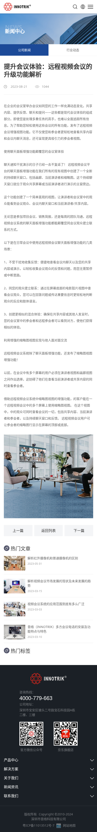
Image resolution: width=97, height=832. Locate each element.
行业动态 (73, 50)
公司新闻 (24, 50)
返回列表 (48, 530)
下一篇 (79, 530)
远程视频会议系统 (22, 399)
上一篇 (18, 530)
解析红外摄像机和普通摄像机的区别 (53, 558)
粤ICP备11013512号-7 (38, 825)
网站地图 (69, 825)
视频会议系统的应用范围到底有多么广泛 (56, 604)
